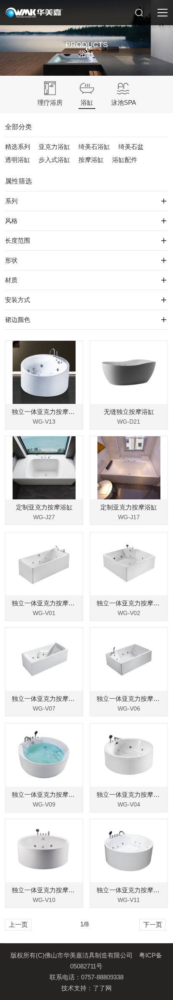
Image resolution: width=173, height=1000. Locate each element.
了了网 (102, 988)
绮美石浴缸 (94, 146)
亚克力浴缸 (54, 146)
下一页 (152, 924)
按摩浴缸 (91, 159)
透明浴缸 (17, 159)
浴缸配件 (124, 159)
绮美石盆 (131, 146)
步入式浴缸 (54, 159)
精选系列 (17, 146)
